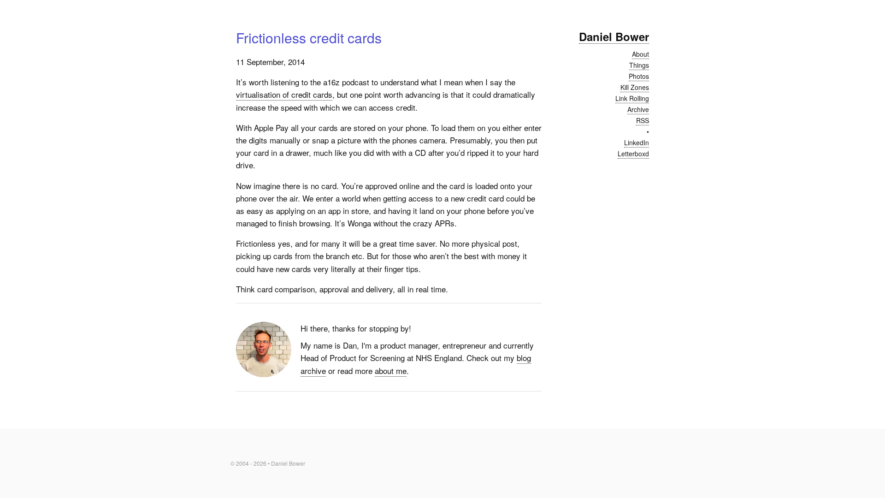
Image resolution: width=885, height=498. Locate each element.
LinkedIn (636, 142)
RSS (642, 120)
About (640, 54)
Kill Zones (634, 87)
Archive (638, 109)
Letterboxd (633, 153)
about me (391, 370)
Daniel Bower (614, 37)
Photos (639, 76)
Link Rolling (632, 98)
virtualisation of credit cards (284, 94)
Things (639, 65)
